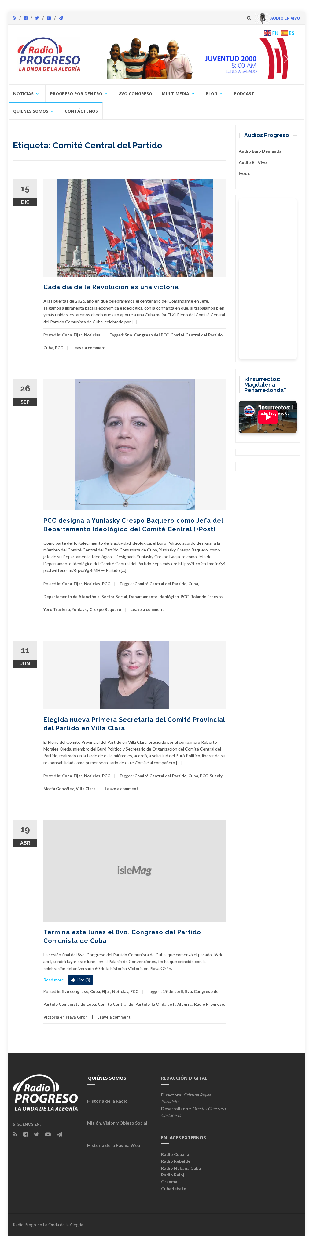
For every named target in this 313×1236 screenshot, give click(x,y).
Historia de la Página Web (113, 1145)
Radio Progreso (209, 1004)
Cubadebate (173, 1188)
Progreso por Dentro (76, 93)
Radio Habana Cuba (181, 1168)
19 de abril (173, 991)
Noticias (23, 93)
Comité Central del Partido (197, 335)
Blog (211, 93)
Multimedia (175, 93)
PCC (59, 347)
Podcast (244, 93)
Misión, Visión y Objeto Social (117, 1122)
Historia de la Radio (107, 1100)
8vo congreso (135, 93)
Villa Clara (85, 788)
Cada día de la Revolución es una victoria (111, 287)
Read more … (55, 979)
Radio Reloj (172, 1174)
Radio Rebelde (175, 1161)
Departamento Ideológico (154, 596)
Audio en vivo (253, 162)
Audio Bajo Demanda (260, 151)
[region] (192, 58)
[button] (192, 58)
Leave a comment (89, 347)
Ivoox (244, 173)
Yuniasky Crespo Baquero (96, 609)
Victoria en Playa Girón (65, 1017)
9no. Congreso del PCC (147, 335)
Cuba (67, 335)
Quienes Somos (30, 111)
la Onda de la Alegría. (172, 1004)
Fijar (78, 335)
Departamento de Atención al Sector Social (85, 596)
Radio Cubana (175, 1154)
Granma (169, 1181)
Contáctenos (81, 111)
